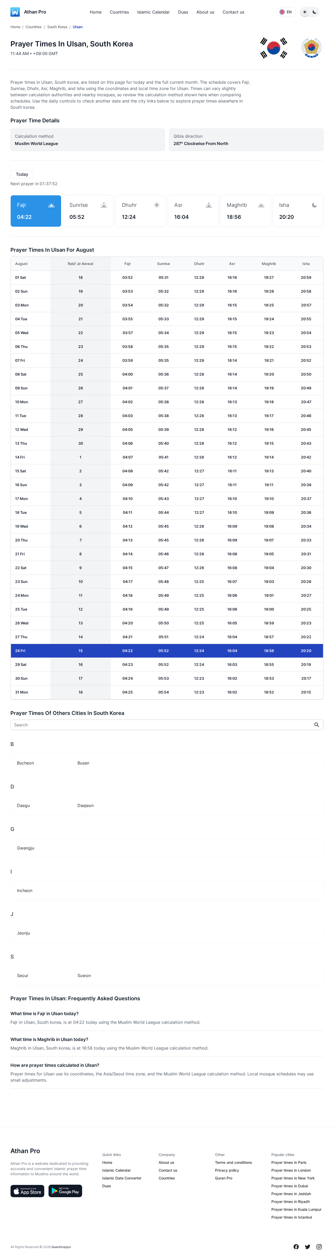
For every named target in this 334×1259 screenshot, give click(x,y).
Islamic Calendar (153, 12)
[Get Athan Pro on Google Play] (65, 1190)
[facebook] (296, 1246)
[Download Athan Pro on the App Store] (27, 1190)
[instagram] (319, 1246)
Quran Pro (223, 1178)
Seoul (22, 975)
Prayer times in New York (293, 1178)
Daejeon (85, 805)
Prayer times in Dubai (289, 1186)
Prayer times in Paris (289, 1162)
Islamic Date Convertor (121, 1178)
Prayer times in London (291, 1170)
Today (22, 174)
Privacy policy (227, 1170)
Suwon (84, 975)
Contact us (233, 12)
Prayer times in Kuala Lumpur (296, 1209)
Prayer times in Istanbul (291, 1217)
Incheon (24, 890)
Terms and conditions (233, 1162)
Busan (83, 763)
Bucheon (25, 763)
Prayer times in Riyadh (290, 1201)
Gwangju (25, 848)
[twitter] (307, 1246)
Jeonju (23, 933)
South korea (57, 27)
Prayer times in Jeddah (291, 1193)
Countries (119, 12)
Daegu (23, 805)
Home (96, 12)
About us (205, 12)
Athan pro (35, 12)
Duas (183, 12)
